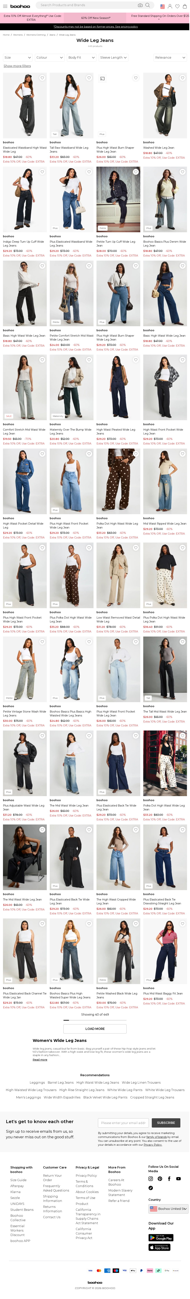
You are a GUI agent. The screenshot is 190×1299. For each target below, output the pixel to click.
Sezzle (15, 1198)
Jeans (52, 34)
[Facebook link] (169, 1178)
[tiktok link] (150, 1188)
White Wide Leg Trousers (164, 1090)
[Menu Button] (5, 6)
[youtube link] (178, 1178)
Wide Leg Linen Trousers (141, 1082)
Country (154, 1200)
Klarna (15, 1192)
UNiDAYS (17, 1204)
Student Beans (21, 1210)
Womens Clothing (36, 34)
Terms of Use (85, 1198)
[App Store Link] (160, 1242)
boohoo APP (20, 1241)
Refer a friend (119, 1201)
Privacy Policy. (153, 1144)
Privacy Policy (86, 1175)
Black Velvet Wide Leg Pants (105, 1097)
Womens (18, 34)
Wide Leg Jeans (67, 34)
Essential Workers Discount (17, 1230)
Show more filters (17, 66)
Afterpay (17, 1186)
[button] (162, 6)
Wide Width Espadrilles (62, 1097)
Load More (95, 1028)
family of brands (156, 1137)
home (6, 34)
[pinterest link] (160, 1178)
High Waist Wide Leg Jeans (97, 1082)
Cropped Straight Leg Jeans (152, 1097)
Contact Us (51, 1217)
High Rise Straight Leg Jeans (81, 1090)
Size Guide (18, 1180)
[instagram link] (150, 1178)
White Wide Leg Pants (124, 1090)
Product (82, 1204)
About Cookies (87, 1192)
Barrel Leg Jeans (60, 1082)
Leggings (37, 1082)
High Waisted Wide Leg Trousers (31, 1090)
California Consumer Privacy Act (84, 1233)
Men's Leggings (28, 1097)
